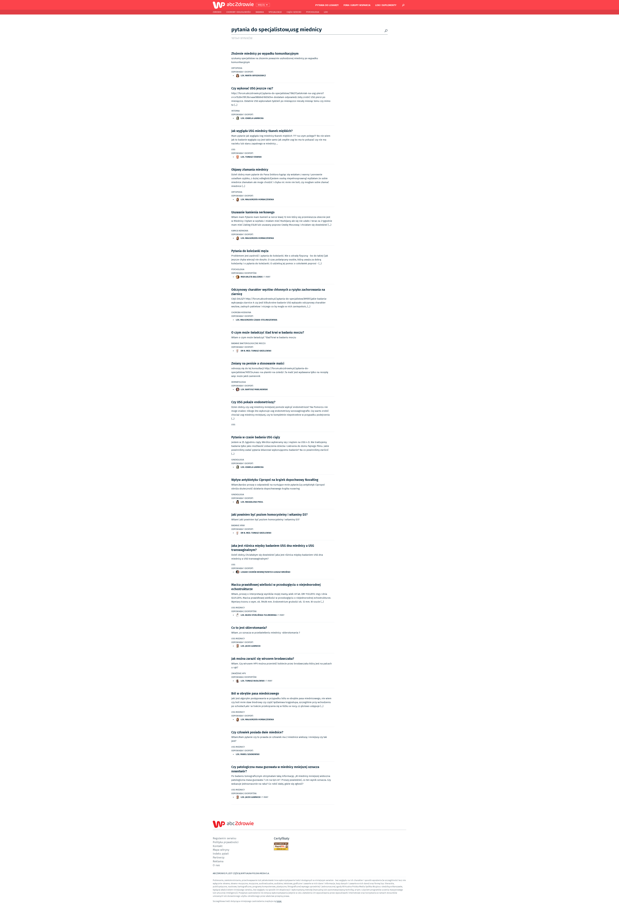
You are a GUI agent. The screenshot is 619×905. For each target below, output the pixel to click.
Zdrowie (217, 12)
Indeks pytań (221, 853)
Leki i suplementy (385, 5)
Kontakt (217, 846)
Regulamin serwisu (224, 838)
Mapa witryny (221, 850)
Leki (326, 12)
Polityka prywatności (226, 842)
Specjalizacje (275, 12)
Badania (260, 12)
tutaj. (279, 901)
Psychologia (312, 12)
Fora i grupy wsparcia (357, 5)
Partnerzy (218, 857)
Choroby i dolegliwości (238, 12)
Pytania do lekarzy (327, 5)
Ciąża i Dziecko (294, 12)
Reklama (218, 861)
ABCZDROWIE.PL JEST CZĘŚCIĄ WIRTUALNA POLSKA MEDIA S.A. (241, 873)
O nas (216, 865)
